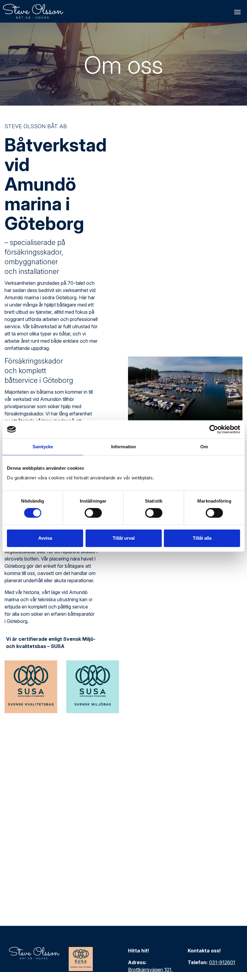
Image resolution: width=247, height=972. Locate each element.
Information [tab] (123, 446)
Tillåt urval (124, 538)
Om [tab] (204, 446)
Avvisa (45, 538)
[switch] (93, 513)
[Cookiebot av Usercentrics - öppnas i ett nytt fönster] (213, 429)
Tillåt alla (202, 538)
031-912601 (222, 962)
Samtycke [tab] (43, 446)
